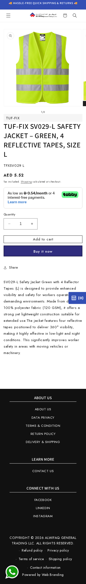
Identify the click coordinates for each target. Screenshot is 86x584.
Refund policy (32, 550)
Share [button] (13, 267)
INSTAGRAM (43, 516)
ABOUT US (43, 409)
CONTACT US (43, 471)
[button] (8, 15)
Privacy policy (58, 550)
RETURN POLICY (43, 434)
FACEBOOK (43, 500)
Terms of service (31, 559)
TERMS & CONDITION (43, 425)
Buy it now (43, 251)
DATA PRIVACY (43, 417)
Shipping (26, 181)
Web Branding (53, 574)
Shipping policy (60, 559)
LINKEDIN (43, 508)
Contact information (45, 567)
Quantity (9, 214)
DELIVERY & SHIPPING (43, 442)
